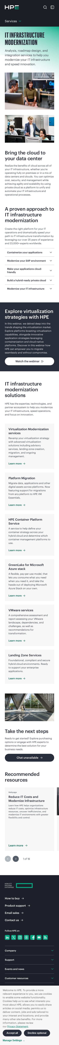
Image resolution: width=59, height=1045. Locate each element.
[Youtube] (39, 937)
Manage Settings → (14, 1040)
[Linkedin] (7, 937)
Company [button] (10, 950)
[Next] (16, 859)
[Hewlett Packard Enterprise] (12, 7)
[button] (45, 7)
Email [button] (12, 913)
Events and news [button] (14, 968)
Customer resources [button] (16, 978)
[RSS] (45, 937)
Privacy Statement (17, 1026)
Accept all (12, 1033)
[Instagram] (20, 937)
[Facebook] (32, 937)
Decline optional (37, 1033)
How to (12, 898)
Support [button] (9, 959)
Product (15, 905)
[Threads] (26, 937)
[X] (13, 937)
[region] (29, 336)
